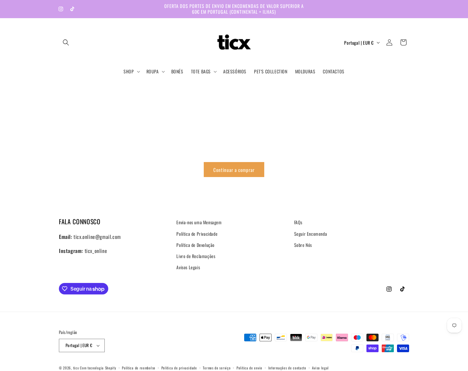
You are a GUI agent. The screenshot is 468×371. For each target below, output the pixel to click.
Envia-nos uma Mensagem (199, 222)
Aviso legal (320, 367)
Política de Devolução (195, 244)
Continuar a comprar (234, 169)
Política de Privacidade (196, 233)
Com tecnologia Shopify (98, 367)
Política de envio (249, 367)
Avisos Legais (188, 267)
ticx (76, 367)
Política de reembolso (138, 367)
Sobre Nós (303, 244)
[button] (66, 42)
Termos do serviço (216, 367)
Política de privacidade (179, 367)
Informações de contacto (287, 367)
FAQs (298, 222)
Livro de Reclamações (195, 256)
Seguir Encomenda (310, 233)
